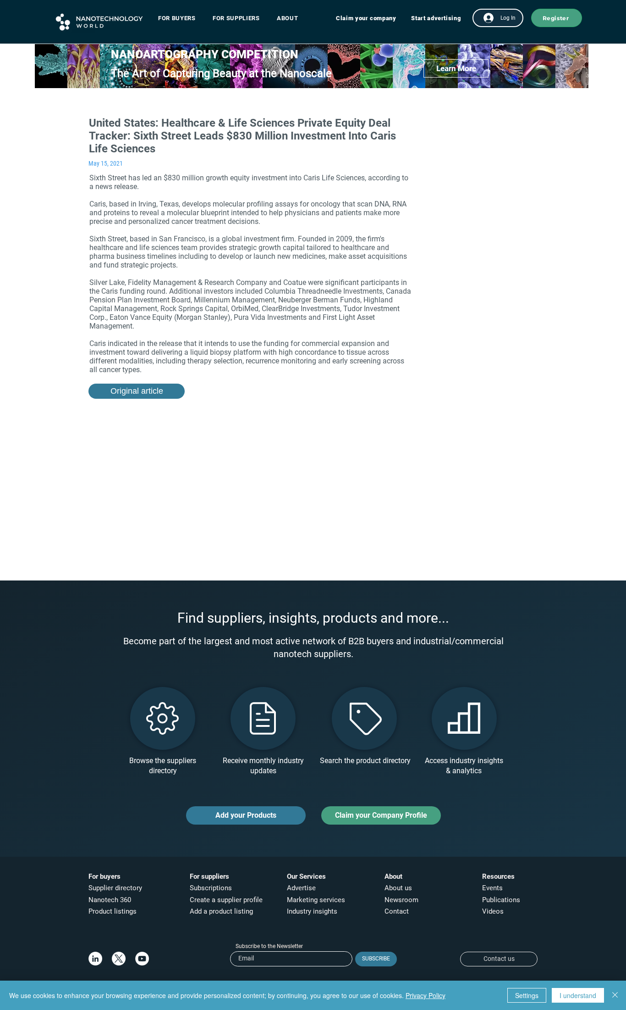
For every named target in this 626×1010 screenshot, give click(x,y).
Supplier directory (115, 888)
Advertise (301, 888)
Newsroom (401, 900)
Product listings (112, 911)
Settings (526, 995)
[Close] (615, 995)
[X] (119, 958)
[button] (181, 18)
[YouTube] (142, 958)
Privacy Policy (425, 995)
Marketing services (316, 900)
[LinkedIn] (95, 958)
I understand (578, 995)
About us (398, 888)
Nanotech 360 (109, 900)
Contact (397, 911)
